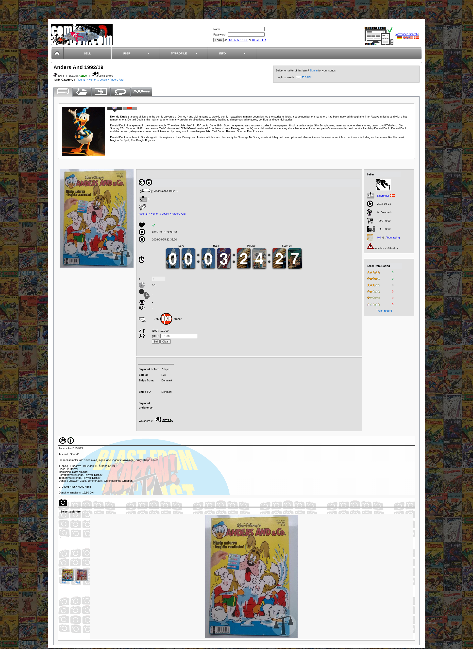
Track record (384, 310)
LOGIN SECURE (238, 39)
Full (64, 582)
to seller (306, 76)
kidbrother (383, 195)
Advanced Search (407, 34)
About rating (393, 237)
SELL (87, 53)
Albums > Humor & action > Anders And (100, 79)
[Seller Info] (383, 189)
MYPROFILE (179, 53)
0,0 (379, 237)
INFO (222, 53)
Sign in (314, 70)
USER (126, 53)
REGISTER (259, 39)
